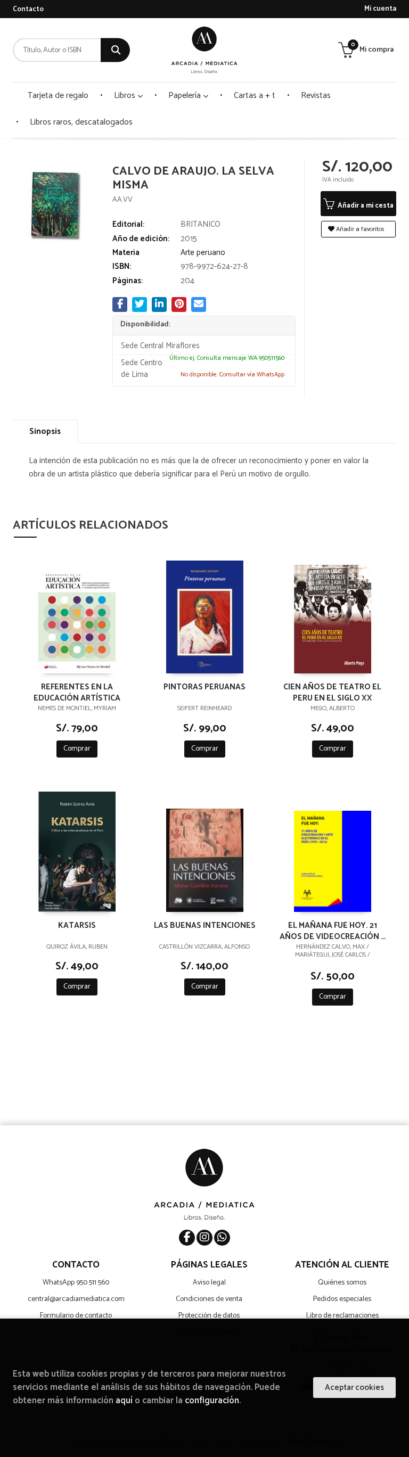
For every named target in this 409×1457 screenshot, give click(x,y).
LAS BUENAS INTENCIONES (205, 926)
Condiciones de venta (209, 1299)
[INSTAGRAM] (204, 1238)
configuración (212, 1401)
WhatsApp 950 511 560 (76, 1283)
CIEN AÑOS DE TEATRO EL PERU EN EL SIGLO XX (332, 692)
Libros (125, 95)
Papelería (185, 95)
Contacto (28, 9)
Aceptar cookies (354, 1387)
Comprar (77, 749)
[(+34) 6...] (222, 1238)
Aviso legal (209, 1283)
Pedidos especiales (342, 1299)
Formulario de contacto (76, 1316)
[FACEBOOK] (187, 1238)
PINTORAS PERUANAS (204, 687)
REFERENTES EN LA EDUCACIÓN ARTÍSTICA (77, 692)
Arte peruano (203, 252)
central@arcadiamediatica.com (76, 1299)
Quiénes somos (342, 1283)
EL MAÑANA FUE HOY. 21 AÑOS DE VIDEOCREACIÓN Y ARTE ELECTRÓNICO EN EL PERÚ (333, 930)
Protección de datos (209, 1316)
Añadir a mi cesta (365, 205)
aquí (124, 1401)
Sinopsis (45, 431)
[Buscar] (115, 50)
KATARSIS (77, 926)
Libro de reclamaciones (342, 1316)
